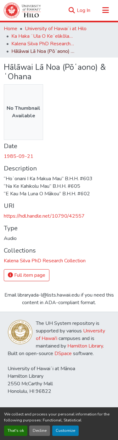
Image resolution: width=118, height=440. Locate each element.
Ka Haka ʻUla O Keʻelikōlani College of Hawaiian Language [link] (42, 36)
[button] (22, 10)
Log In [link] (83, 10)
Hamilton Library (85, 346)
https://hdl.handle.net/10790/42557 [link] (44, 216)
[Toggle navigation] (105, 10)
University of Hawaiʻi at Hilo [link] (56, 28)
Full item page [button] (29, 275)
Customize (65, 430)
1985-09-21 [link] (18, 156)
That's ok (16, 430)
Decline (40, 430)
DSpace (63, 353)
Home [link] (10, 28)
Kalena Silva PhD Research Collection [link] (42, 43)
